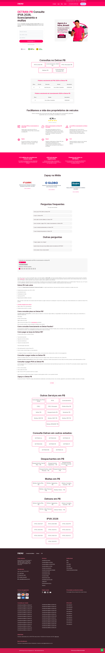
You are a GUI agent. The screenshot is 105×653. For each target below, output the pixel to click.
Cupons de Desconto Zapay (71, 570)
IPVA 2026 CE (66, 535)
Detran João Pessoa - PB (45, 509)
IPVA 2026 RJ (52, 529)
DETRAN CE (66, 438)
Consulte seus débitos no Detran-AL (49, 617)
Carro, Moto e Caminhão (23, 264)
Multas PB (45, 70)
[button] (52, 211)
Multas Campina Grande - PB (66, 483)
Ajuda (65, 3)
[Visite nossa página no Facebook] (45, 592)
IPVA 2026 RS (38, 529)
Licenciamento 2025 (46, 571)
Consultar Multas (45, 575)
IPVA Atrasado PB (66, 64)
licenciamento (34, 322)
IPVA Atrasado (69, 568)
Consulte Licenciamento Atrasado (48, 570)
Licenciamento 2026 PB (52, 64)
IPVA (52, 400)
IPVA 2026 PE (52, 541)
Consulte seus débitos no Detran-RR (25, 627)
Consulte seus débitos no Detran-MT (25, 622)
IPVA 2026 (68, 566)
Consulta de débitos (30, 553)
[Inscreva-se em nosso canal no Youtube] (50, 592)
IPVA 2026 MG (52, 524)
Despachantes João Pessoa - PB (46, 469)
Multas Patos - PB (59, 490)
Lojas (58, 3)
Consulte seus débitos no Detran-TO (25, 629)
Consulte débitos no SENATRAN (48, 564)
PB (41, 553)
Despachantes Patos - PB (59, 469)
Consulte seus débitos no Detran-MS (49, 621)
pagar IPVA (22, 278)
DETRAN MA (38, 444)
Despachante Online (46, 577)
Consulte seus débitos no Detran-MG (25, 606)
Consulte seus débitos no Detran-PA (25, 624)
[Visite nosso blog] (42, 592)
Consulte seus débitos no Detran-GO (25, 620)
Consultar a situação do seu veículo (24, 304)
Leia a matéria (27, 188)
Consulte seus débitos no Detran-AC (25, 618)
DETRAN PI (66, 444)
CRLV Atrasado (52, 406)
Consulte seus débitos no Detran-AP (25, 616)
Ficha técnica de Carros (46, 583)
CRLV (38, 406)
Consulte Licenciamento (46, 568)
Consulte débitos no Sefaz (47, 566)
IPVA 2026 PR (66, 524)
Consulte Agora (30, 41)
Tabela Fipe (44, 581)
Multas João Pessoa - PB (45, 489)
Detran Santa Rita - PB (38, 503)
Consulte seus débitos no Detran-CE (25, 614)
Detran (37, 553)
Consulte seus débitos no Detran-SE (49, 627)
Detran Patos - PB (59, 510)
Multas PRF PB (66, 418)
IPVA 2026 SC (66, 529)
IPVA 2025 (68, 564)
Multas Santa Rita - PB (38, 483)
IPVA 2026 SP (38, 524)
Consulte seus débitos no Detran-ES (49, 614)
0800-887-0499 (22, 575)
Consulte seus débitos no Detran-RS (49, 608)
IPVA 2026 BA (38, 535)
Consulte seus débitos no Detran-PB (49, 623)
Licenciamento (66, 400)
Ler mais (52, 382)
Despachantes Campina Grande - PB (66, 464)
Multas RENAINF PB (52, 424)
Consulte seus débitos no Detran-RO (49, 625)
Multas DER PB (38, 418)
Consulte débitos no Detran (47, 562)
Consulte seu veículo (46, 560)
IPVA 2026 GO (52, 535)
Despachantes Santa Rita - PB (38, 463)
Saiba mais (57, 636)
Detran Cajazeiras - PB (52, 503)
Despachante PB (52, 412)
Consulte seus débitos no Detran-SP (49, 606)
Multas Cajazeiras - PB (52, 483)
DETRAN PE (52, 444)
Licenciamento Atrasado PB (59, 70)
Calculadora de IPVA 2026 (38, 400)
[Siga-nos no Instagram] (48, 592)
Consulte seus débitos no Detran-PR (25, 608)
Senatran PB (66, 412)
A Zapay (54, 3)
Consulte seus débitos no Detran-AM (49, 616)
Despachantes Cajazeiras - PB (52, 463)
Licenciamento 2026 (46, 573)
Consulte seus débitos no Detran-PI (24, 626)
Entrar (82, 3)
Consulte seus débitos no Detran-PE (25, 612)
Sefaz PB (38, 412)
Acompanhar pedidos (72, 3)
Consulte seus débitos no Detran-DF (25, 605)
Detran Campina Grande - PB (66, 503)
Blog (62, 3)
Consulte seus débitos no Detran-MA (49, 619)
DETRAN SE (59, 450)
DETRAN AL (38, 438)
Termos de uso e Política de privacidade (34, 44)
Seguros (43, 585)
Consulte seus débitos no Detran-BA (49, 612)
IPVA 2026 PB (38, 64)
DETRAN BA (52, 438)
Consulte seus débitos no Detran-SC (25, 610)
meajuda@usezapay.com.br (24, 579)
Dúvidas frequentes (23, 577)
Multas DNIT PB (52, 418)
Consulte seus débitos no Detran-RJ (49, 604)
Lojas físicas (21, 573)
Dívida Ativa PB (66, 406)
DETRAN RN (45, 450)
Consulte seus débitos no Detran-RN (49, 610)
